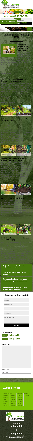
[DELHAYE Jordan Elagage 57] (13, 4)
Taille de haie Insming (5, 399)
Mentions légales (16, 438)
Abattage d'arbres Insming (19, 395)
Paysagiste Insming (6, 394)
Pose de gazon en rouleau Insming (13, 402)
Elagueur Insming (26, 394)
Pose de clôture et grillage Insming (20, 402)
